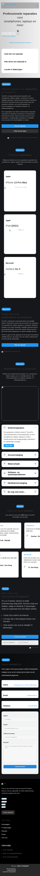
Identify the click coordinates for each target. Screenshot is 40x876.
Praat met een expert (20, 131)
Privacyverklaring (11, 869)
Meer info (9, 445)
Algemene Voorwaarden (9, 871)
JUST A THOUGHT (23, 866)
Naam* (5, 715)
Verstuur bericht (20, 766)
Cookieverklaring (11, 870)
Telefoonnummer (9, 733)
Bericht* (6, 742)
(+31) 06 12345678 (8, 642)
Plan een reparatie (20, 126)
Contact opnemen (20, 637)
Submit (36, 642)
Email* (5, 724)
